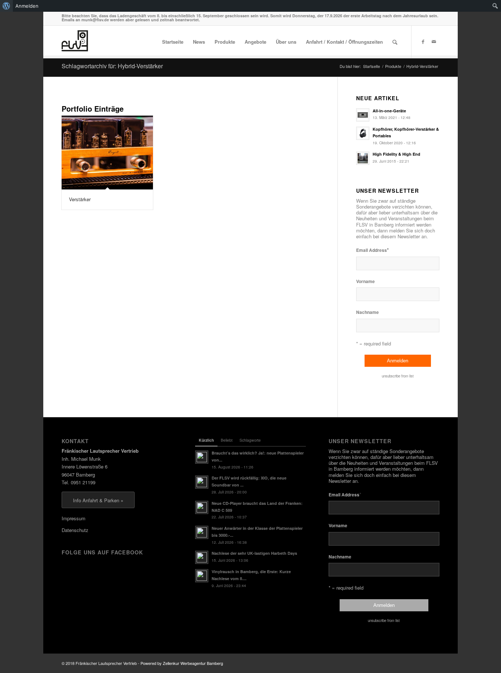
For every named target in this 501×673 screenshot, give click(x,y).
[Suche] (395, 42)
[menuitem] (6, 6)
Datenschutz (75, 530)
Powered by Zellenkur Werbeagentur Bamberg (181, 663)
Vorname (365, 281)
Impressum (73, 518)
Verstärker (80, 199)
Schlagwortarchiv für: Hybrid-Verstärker (112, 66)
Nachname (367, 312)
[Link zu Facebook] (422, 41)
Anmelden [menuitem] (27, 6)
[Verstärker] (107, 153)
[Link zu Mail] (433, 41)
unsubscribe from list (398, 376)
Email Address (372, 249)
